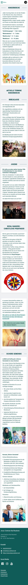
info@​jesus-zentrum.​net (9, 550)
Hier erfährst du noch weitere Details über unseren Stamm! (14, 324)
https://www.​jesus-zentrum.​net (11, 553)
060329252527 (7, 548)
